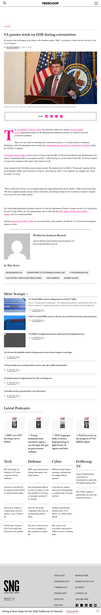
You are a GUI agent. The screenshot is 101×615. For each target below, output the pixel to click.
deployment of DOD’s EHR (22, 221)
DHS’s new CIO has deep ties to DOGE (13, 438)
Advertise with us (84, 581)
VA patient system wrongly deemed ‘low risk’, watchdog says (28, 378)
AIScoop (58, 605)
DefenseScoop (61, 581)
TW (81, 605)
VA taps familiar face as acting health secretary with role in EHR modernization (35, 365)
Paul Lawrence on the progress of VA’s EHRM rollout (86, 438)
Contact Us (81, 593)
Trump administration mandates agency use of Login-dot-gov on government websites (38, 443)
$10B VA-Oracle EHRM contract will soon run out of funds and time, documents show (63, 316)
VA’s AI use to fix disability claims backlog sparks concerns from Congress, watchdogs (38, 352)
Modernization (14, 272)
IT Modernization (79, 272)
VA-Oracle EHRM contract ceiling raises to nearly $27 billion (53, 299)
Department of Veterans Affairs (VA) (46, 272)
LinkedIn (86, 605)
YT (94, 605)
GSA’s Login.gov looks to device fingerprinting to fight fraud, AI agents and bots (61, 442)
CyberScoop (60, 587)
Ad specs (79, 587)
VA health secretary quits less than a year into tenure (25, 391)
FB (76, 605)
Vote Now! (72, 611)
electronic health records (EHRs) (24, 278)
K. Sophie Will (38, 310)
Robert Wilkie (71, 278)
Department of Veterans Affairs (29, 129)
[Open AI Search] (8, 2)
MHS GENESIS (53, 278)
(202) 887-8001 (81, 599)
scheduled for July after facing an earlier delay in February (68, 145)
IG (90, 605)
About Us (9, 598)
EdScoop (59, 599)
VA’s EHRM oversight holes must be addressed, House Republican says (56, 334)
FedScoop (59, 575)
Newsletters (81, 575)
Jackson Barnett (13, 47)
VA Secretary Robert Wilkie (15, 155)
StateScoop (60, 593)
